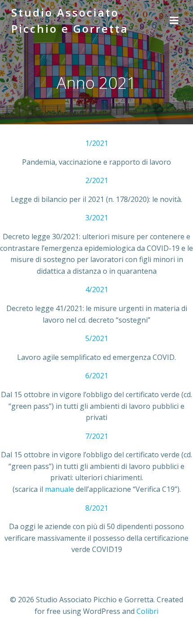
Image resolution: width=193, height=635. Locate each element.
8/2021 (96, 508)
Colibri (147, 611)
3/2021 (96, 218)
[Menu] (174, 20)
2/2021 (96, 180)
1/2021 (96, 143)
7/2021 (96, 436)
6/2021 (96, 376)
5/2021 (96, 338)
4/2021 (96, 289)
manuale (59, 489)
